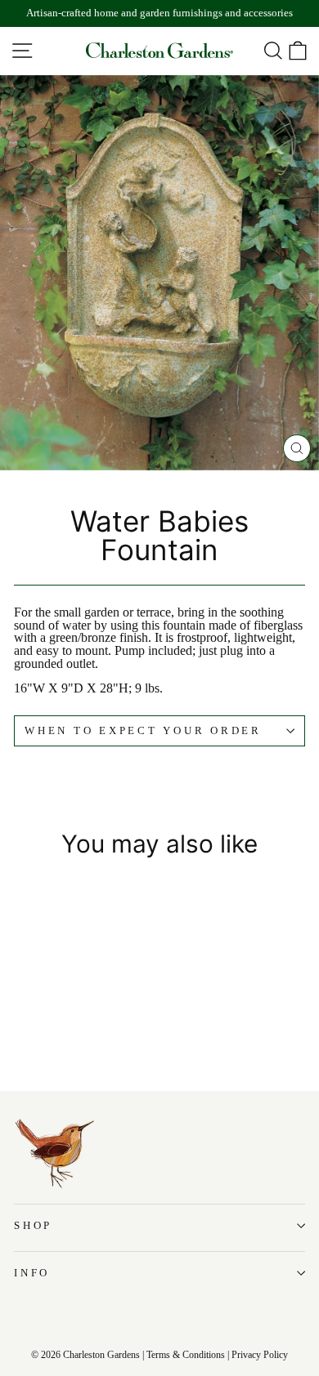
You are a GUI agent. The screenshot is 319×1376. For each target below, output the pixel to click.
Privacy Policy (259, 1354)
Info (32, 1273)
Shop (33, 1225)
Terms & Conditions (185, 1354)
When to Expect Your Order (143, 731)
